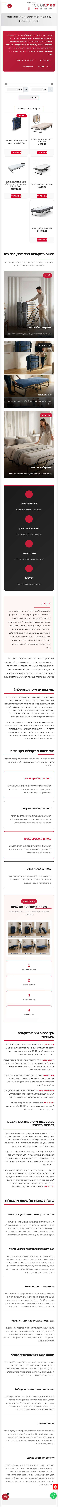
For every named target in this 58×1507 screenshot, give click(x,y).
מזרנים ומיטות (27, 16)
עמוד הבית (46, 16)
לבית (37, 16)
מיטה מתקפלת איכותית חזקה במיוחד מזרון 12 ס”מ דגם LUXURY (16, 184)
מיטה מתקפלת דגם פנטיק (42, 184)
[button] (29, 108)
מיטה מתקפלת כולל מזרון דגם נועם (42, 140)
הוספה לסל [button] (42, 152)
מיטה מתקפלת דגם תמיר (16, 141)
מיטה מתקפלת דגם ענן (42, 228)
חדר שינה (49, 1186)
